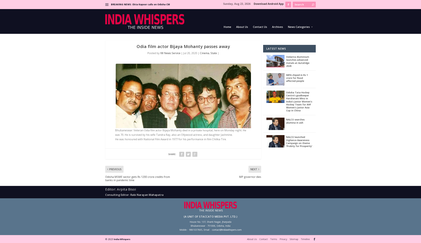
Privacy (283, 239)
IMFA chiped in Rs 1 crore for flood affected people (297, 77)
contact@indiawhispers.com (227, 229)
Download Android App (269, 4)
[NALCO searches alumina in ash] (275, 124)
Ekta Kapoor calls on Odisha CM (151, 4)
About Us (242, 27)
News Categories (299, 27)
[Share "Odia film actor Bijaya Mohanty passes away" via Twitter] (188, 154)
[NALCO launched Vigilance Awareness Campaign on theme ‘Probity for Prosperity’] (275, 141)
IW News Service (170, 53)
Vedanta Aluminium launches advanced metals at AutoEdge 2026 (297, 61)
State (213, 53)
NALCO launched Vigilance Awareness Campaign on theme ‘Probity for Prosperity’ (299, 141)
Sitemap (294, 239)
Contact (263, 239)
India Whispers (122, 239)
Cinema (204, 53)
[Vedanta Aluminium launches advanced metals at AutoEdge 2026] (275, 61)
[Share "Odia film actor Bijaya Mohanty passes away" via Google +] (195, 154)
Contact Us (260, 27)
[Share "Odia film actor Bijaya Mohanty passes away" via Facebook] (181, 154)
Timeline (305, 239)
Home (227, 27)
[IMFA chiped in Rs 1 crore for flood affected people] (275, 79)
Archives (277, 27)
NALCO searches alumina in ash (295, 121)
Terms (273, 239)
